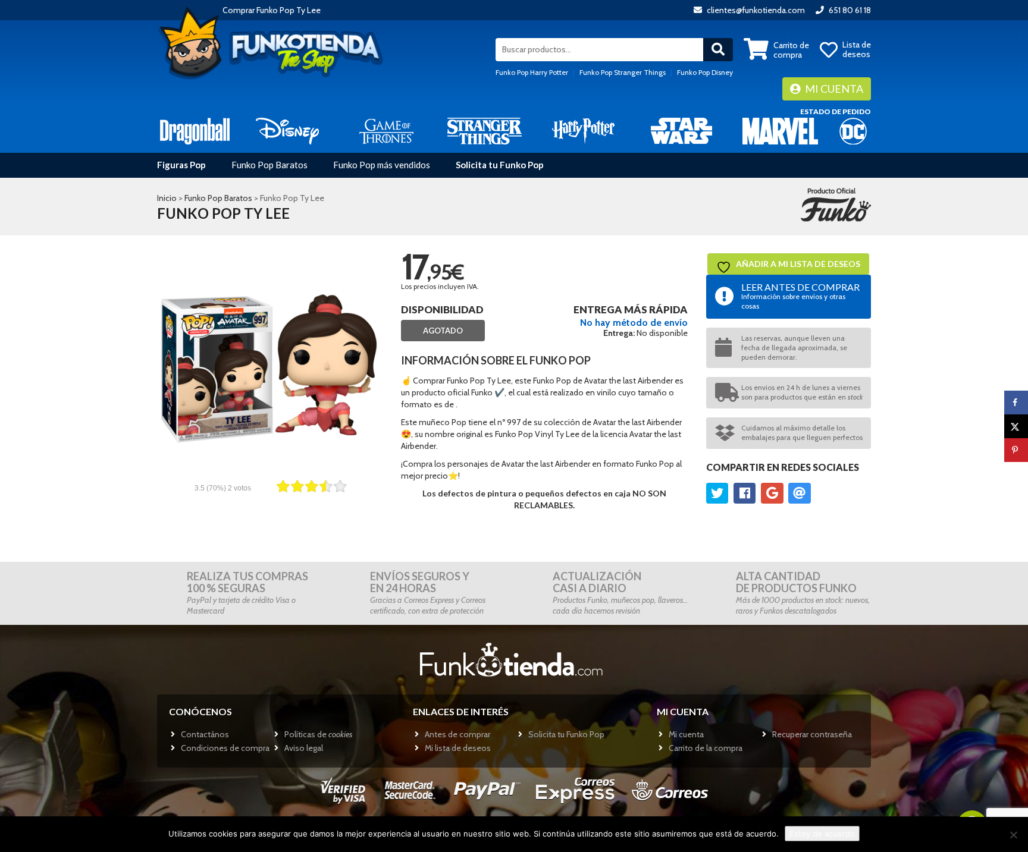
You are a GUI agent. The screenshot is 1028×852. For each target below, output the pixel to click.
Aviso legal (303, 748)
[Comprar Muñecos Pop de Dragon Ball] (195, 130)
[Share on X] (1016, 426)
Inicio (167, 198)
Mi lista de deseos (458, 748)
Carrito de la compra (705, 748)
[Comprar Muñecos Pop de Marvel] (780, 130)
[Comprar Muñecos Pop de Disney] (288, 130)
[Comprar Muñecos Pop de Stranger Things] (484, 130)
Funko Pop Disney (705, 72)
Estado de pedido (835, 111)
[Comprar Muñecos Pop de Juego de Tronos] (386, 130)
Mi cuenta (833, 88)
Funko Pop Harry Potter (532, 72)
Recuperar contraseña (812, 734)
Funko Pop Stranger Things (622, 72)
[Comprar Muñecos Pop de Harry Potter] (583, 130)
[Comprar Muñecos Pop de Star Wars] (681, 130)
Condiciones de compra (225, 748)
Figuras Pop (181, 164)
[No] (1013, 835)
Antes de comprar (457, 734)
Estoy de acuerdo (822, 833)
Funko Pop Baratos (269, 164)
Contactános (205, 734)
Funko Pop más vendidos (381, 164)
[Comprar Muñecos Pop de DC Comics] (853, 130)
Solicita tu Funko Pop (500, 164)
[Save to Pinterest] (1016, 450)
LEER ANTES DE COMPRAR (800, 295)
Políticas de (318, 734)
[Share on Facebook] (1016, 402)
